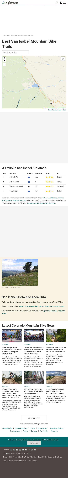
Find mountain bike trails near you (14, 200)
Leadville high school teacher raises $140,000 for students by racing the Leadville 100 (11, 351)
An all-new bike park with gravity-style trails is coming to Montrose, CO (55, 391)
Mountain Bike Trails (11, 35)
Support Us (21, 453)
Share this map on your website (57, 110)
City (58, 173)
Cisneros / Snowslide (16, 186)
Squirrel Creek (14, 182)
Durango (34, 431)
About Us (14, 453)
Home (3, 35)
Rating (47, 173)
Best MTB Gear (43, 457)
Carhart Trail (13, 191)
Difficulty (30, 173)
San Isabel (31, 35)
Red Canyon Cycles (42, 306)
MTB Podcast (13, 457)
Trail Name (13, 173)
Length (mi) (38, 173)
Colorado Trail (14, 177)
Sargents (54, 431)
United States (19, 35)
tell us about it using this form (53, 198)
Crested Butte (7, 428)
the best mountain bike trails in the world (41, 203)
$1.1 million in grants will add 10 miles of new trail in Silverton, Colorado (33, 391)
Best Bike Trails (24, 457)
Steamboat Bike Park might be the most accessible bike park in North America (56, 350)
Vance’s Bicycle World (26, 306)
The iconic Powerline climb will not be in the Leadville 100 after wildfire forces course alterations (33, 351)
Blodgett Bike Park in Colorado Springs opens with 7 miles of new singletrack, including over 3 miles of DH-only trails (11, 393)
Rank (4, 173)
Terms (29, 460)
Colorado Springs (21, 428)
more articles (34, 418)
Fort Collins (44, 431)
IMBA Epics (33, 457)
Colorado (26, 35)
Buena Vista (42, 428)
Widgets (28, 453)
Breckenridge (15, 431)
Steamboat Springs (56, 428)
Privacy (34, 460)
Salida (32, 428)
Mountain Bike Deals (55, 457)
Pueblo (25, 431)
